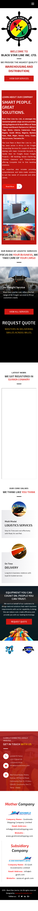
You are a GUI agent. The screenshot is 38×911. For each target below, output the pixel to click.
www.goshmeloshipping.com (19, 836)
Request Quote (19, 621)
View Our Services (19, 74)
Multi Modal (11, 521)
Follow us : (13, 896)
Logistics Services (18, 525)
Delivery (11, 567)
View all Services (19, 311)
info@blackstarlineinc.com (20, 765)
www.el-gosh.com (25, 878)
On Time (9, 563)
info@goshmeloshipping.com (19, 829)
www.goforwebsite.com (23, 893)
